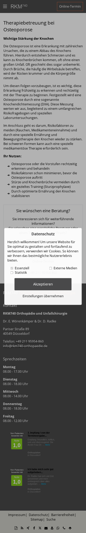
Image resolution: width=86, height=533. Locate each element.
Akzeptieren (43, 284)
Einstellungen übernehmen (43, 296)
